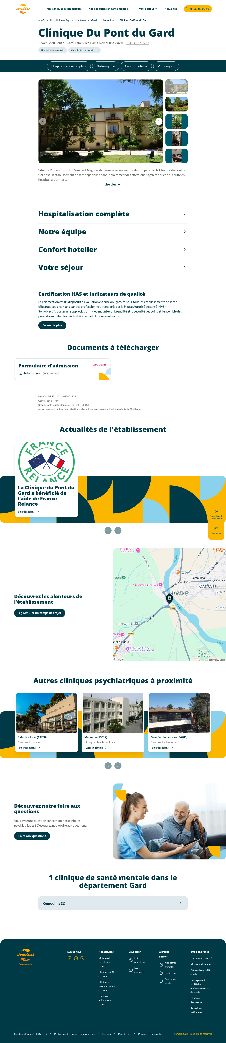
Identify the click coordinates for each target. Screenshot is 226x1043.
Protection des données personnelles (74, 1033)
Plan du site (124, 1033)
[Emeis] (23, 9)
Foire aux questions (32, 836)
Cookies (106, 1033)
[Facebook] (69, 958)
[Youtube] (82, 958)
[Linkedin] (76, 958)
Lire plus (110, 184)
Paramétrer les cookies (150, 1033)
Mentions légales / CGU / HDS (30, 1033)
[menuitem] (64, 9)
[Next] (158, 121)
